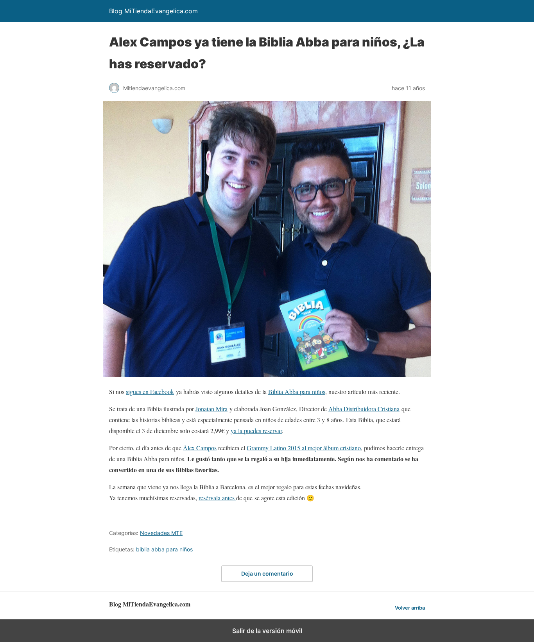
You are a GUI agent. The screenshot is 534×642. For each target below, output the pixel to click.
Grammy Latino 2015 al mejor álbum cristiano (304, 448)
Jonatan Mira (211, 409)
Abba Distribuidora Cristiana (364, 409)
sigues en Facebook (150, 391)
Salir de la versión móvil (267, 631)
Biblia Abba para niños (296, 391)
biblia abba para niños (164, 549)
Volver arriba (410, 608)
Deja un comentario (267, 573)
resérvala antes (217, 498)
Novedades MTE (161, 533)
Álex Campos (200, 448)
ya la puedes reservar (256, 430)
